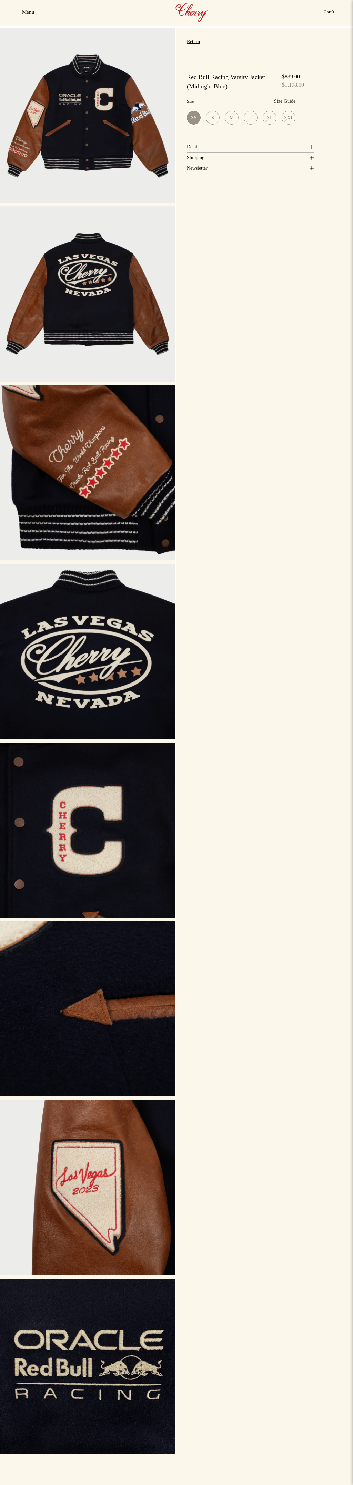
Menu (29, 14)
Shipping (195, 157)
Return (193, 41)
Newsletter (197, 168)
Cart (330, 13)
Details (193, 146)
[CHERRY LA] (192, 12)
